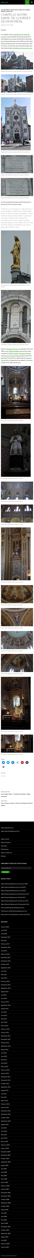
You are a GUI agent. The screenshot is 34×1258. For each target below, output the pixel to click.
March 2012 (4, 1066)
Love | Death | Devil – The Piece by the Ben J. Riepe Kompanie (15, 794)
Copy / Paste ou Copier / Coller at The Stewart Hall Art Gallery (17, 803)
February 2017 (5, 944)
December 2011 (5, 1077)
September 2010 (6, 1121)
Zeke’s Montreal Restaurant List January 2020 (14, 884)
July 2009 (4, 1169)
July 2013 (4, 1012)
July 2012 (4, 1053)
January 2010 (5, 1148)
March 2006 (4, 1223)
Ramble (3, 11)
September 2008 (6, 1203)
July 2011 (4, 1094)
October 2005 (5, 1230)
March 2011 (4, 1100)
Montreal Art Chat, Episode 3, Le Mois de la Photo (15, 914)
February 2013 (5, 1029)
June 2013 (4, 1015)
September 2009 (6, 1162)
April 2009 (4, 1179)
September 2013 (6, 1005)
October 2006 (5, 1206)
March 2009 (4, 1182)
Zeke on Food (5, 839)
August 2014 (4, 991)
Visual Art (9, 11)
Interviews (4, 846)
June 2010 (4, 1131)
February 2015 (5, 981)
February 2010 (5, 1145)
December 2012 (5, 1036)
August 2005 (4, 1237)
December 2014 (5, 985)
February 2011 (5, 1104)
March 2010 (4, 1141)
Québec (28, 10)
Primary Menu (31, 2)
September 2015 (6, 968)
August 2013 (4, 1008)
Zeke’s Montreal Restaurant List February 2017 (14, 901)
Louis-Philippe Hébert (12, 351)
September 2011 (6, 1087)
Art (2, 10)
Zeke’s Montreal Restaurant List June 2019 (13, 887)
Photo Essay (14, 10)
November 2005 (5, 1226)
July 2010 (4, 1128)
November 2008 (5, 1196)
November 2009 (5, 1155)
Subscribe (5, 872)
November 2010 (5, 1114)
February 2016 (5, 954)
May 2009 (4, 1175)
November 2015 (5, 961)
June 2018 (4, 933)
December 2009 (5, 1151)
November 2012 (5, 1039)
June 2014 (4, 998)
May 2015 (4, 974)
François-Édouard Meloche (12, 356)
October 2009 (5, 1158)
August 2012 (4, 1049)
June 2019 (4, 930)
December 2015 (5, 957)
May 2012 (4, 1059)
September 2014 (6, 988)
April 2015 (4, 978)
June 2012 (4, 1056)
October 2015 (5, 964)
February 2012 (5, 1070)
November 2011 (5, 1080)
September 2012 (6, 1046)
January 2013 (5, 1032)
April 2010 (4, 1138)
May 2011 (4, 1097)
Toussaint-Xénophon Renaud (21, 353)
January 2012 (5, 1073)
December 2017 (5, 937)
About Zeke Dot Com (7, 828)
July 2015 (4, 971)
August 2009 (4, 1165)
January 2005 (5, 1247)
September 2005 (6, 1233)
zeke (11, 25)
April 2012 (4, 1063)
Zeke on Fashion (5, 842)
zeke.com (4, 2)
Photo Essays (5, 849)
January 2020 (5, 927)
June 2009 (4, 1172)
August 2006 (4, 1209)
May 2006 (4, 1220)
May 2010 (4, 1134)
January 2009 (5, 1189)
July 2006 (4, 1213)
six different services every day (22, 48)
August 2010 (4, 1124)
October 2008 (5, 1199)
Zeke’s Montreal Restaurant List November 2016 (15, 904)
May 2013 (4, 1019)
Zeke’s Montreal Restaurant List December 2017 (15, 894)
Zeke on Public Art (6, 852)
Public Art (22, 10)
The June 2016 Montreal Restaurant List (12, 907)
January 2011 (5, 1107)
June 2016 (4, 950)
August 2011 (4, 1090)
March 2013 (4, 1025)
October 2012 (5, 1042)
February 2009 (5, 1186)
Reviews (3, 856)
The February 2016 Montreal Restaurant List (14, 911)
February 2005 (5, 1243)
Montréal (7, 10)
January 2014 (5, 1002)
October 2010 (5, 1117)
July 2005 (4, 1240)
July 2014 (4, 995)
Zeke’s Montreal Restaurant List (10, 831)
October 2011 (5, 1083)
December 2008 (5, 1192)
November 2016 (5, 947)
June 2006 (4, 1216)
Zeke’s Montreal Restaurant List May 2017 (13, 897)
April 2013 (4, 1022)
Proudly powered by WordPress (9, 1255)
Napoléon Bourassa (12, 349)
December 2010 (5, 1111)
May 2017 (4, 940)
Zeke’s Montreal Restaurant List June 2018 (13, 890)
